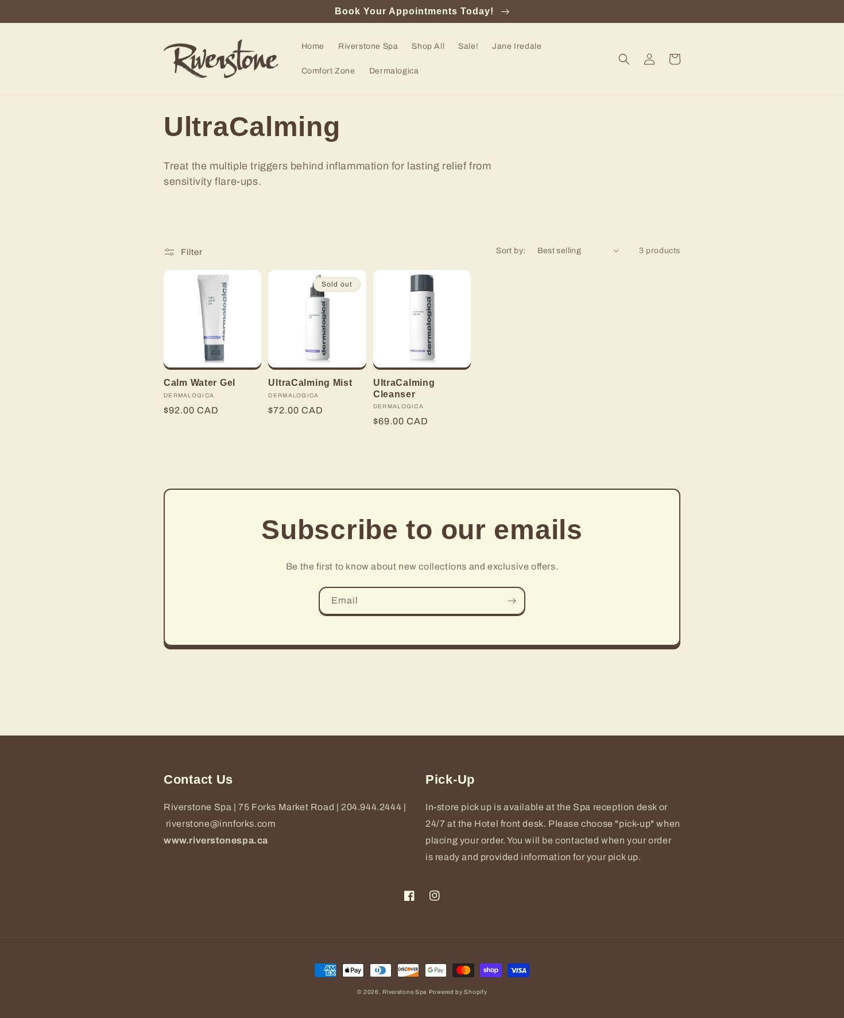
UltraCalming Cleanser (404, 388)
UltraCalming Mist (310, 383)
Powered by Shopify (458, 992)
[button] (624, 59)
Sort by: (510, 250)
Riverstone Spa (404, 992)
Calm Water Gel (199, 383)
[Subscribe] (511, 601)
